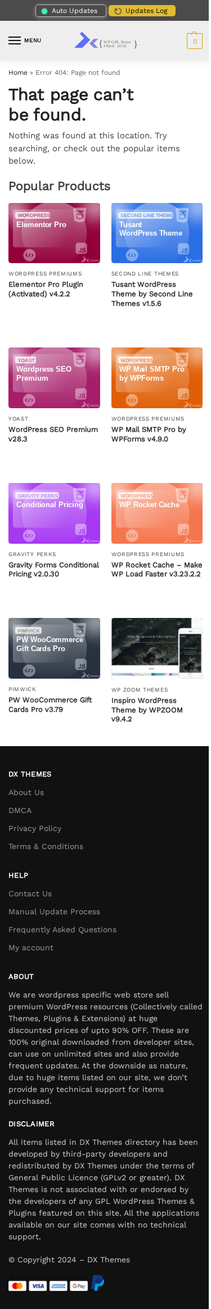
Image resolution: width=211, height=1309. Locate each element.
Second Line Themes (145, 273)
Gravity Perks (32, 554)
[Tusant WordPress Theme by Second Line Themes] (157, 233)
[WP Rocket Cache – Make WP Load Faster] (157, 513)
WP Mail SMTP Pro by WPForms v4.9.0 (148, 434)
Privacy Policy (34, 828)
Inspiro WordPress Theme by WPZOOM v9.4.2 (147, 710)
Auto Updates (74, 11)
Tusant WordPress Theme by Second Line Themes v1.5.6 (152, 294)
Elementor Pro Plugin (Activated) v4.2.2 (45, 289)
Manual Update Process (54, 911)
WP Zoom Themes (139, 690)
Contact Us (30, 893)
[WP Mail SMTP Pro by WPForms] (157, 377)
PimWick (22, 689)
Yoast (18, 419)
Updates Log (146, 11)
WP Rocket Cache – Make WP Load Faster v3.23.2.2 (157, 570)
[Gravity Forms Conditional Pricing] (54, 513)
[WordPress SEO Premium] (54, 377)
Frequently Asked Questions (62, 929)
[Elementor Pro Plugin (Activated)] (54, 233)
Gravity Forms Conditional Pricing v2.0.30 (53, 570)
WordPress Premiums (45, 273)
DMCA (20, 810)
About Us (26, 792)
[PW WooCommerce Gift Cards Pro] (54, 648)
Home (18, 72)
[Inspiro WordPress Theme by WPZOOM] (157, 648)
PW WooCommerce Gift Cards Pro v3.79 (50, 705)
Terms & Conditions (45, 846)
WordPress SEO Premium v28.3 (53, 434)
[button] (193, 41)
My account (30, 947)
